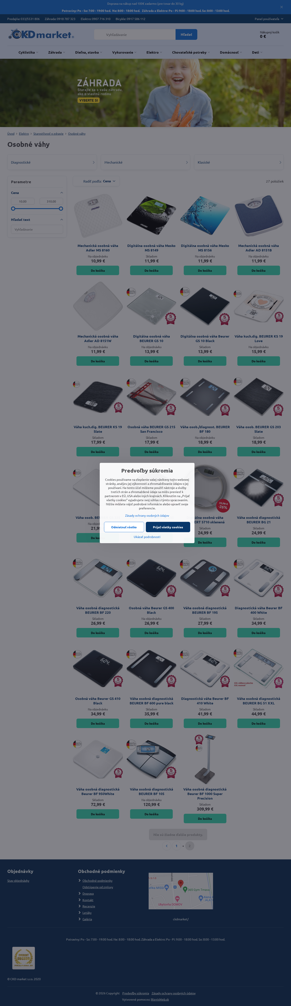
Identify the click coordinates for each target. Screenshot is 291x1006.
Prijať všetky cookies (168, 527)
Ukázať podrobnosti (147, 537)
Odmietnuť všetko (124, 527)
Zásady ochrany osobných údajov (147, 515)
